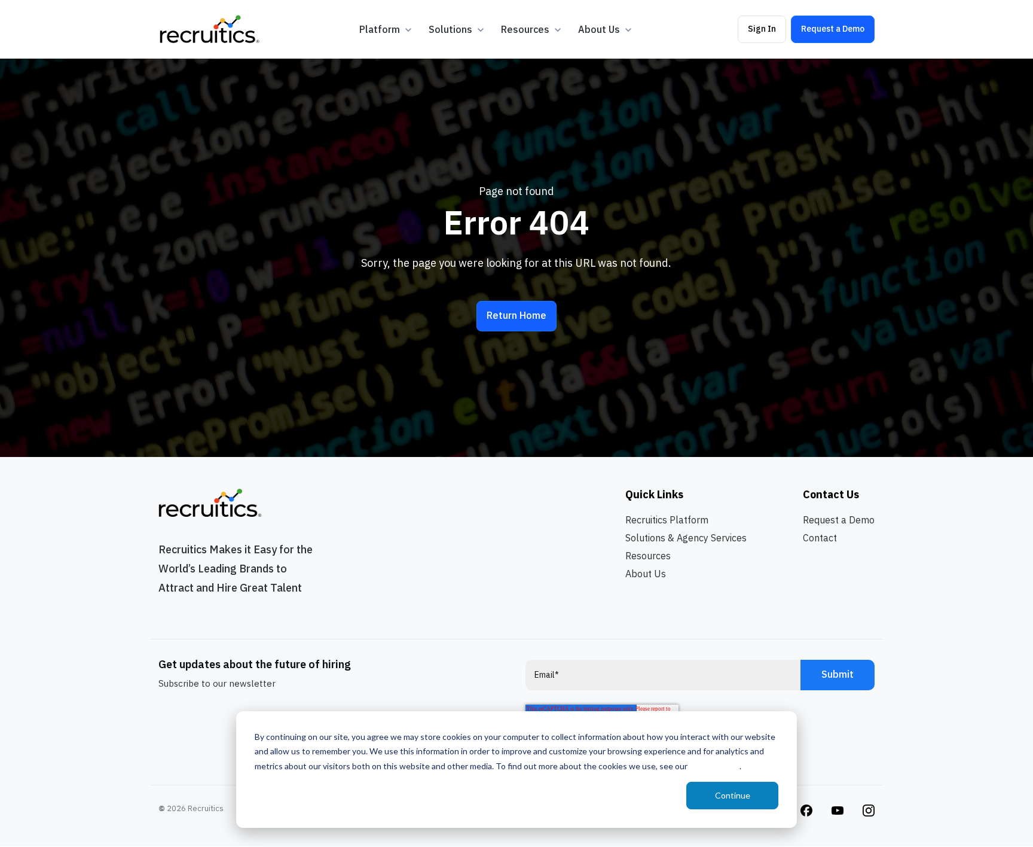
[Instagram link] (806, 809)
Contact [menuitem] (820, 538)
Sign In (762, 28)
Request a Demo (832, 28)
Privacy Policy (714, 766)
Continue (732, 795)
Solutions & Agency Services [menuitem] (686, 538)
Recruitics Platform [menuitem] (666, 520)
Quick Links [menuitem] (654, 494)
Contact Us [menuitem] (831, 494)
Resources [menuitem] (648, 556)
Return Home (516, 315)
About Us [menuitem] (645, 574)
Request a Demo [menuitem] (839, 520)
